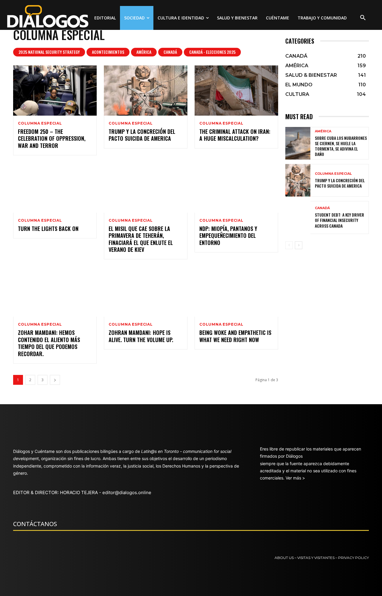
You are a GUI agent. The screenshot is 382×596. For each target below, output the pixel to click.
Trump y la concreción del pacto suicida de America (142, 135)
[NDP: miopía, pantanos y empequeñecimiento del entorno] (236, 188)
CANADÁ (170, 52)
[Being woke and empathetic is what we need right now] (236, 291)
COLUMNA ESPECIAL (40, 123)
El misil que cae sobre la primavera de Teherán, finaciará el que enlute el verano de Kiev (141, 239)
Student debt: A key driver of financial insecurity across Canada (339, 220)
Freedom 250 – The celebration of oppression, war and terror (51, 138)
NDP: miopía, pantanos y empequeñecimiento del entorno (228, 235)
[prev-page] (289, 245)
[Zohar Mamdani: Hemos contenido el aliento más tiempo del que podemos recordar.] (55, 291)
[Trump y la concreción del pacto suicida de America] (145, 90)
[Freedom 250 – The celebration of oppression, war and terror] (55, 90)
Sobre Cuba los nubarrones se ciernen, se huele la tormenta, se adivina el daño (341, 146)
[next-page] (55, 380)
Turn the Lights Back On (48, 228)
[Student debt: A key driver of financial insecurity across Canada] (297, 217)
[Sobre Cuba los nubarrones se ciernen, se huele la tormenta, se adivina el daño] (297, 143)
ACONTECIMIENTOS (108, 52)
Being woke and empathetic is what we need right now (235, 336)
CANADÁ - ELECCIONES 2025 (212, 52)
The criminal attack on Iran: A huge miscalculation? (234, 135)
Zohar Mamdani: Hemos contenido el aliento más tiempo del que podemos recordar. (49, 343)
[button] (363, 18)
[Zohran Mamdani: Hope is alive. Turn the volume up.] (145, 291)
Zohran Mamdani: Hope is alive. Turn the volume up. (141, 336)
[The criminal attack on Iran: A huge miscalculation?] (236, 90)
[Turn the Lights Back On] (55, 188)
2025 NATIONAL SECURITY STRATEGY (49, 52)
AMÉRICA (143, 52)
